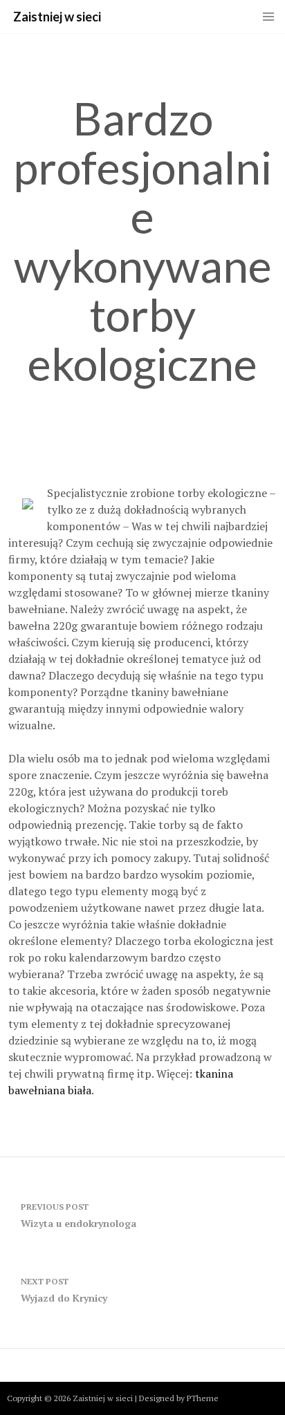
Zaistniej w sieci (57, 16)
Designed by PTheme (179, 1398)
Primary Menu (268, 16)
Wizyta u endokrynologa (78, 1215)
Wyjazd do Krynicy (64, 1290)
